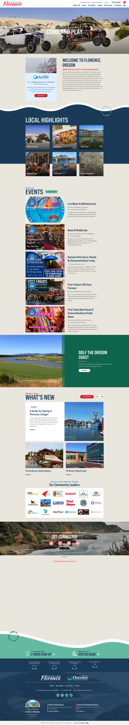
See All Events (51, 191)
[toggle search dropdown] (124, 2)
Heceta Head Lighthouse (87, 173)
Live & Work (117, 5)
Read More (32, 429)
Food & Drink (91, 5)
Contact (52, 686)
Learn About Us (41, 95)
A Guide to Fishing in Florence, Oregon (41, 412)
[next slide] (101, 396)
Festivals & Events (32, 173)
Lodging (99, 5)
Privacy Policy (69, 686)
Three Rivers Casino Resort (38, 470)
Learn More (84, 370)
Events (84, 5)
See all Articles (87, 396)
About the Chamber (85, 2)
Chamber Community (97, 2)
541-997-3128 (67, 690)
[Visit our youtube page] (78, 543)
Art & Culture (57, 173)
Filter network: (64, 556)
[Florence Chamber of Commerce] (12, 3)
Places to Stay (85, 147)
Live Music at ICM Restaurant (82, 203)
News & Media (59, 686)
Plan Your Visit (108, 5)
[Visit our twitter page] (69, 543)
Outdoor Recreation (32, 147)
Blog (124, 5)
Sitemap (77, 686)
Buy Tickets (80, 711)
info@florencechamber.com (84, 690)
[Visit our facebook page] (51, 543)
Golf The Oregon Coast (93, 355)
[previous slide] (97, 396)
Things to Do (76, 5)
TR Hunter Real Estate (76, 470)
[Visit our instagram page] (60, 543)
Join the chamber (53, 711)
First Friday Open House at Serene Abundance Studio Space (80, 313)
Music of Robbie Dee (77, 230)
